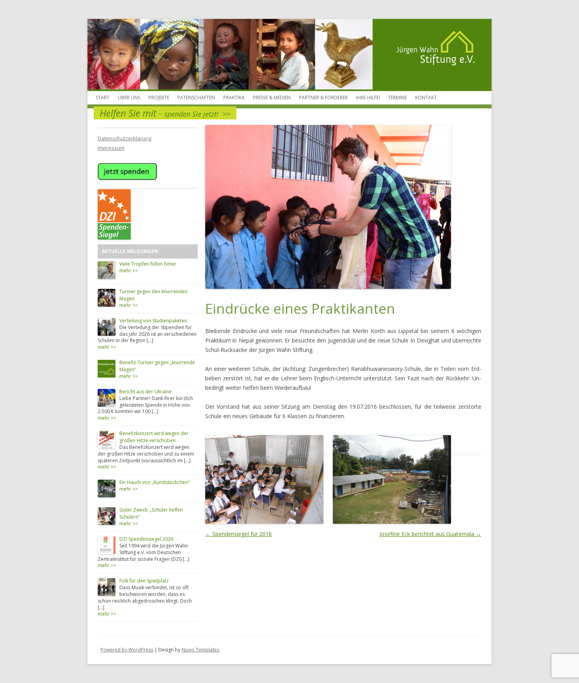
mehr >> (128, 270)
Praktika (234, 97)
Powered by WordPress (126, 649)
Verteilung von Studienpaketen (153, 320)
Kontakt (426, 97)
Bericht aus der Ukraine (145, 391)
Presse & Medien (272, 97)
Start (102, 97)
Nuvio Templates (200, 649)
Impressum (111, 147)
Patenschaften (196, 97)
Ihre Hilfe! (368, 97)
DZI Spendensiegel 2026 (146, 539)
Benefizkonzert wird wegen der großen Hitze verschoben (154, 437)
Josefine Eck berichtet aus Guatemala (430, 534)
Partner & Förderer (323, 97)
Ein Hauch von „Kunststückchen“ (154, 482)
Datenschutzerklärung (124, 138)
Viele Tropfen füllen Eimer (147, 264)
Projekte (158, 97)
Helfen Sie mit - (165, 112)
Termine (397, 97)
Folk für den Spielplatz (144, 580)
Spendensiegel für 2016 (238, 534)
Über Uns (129, 97)
